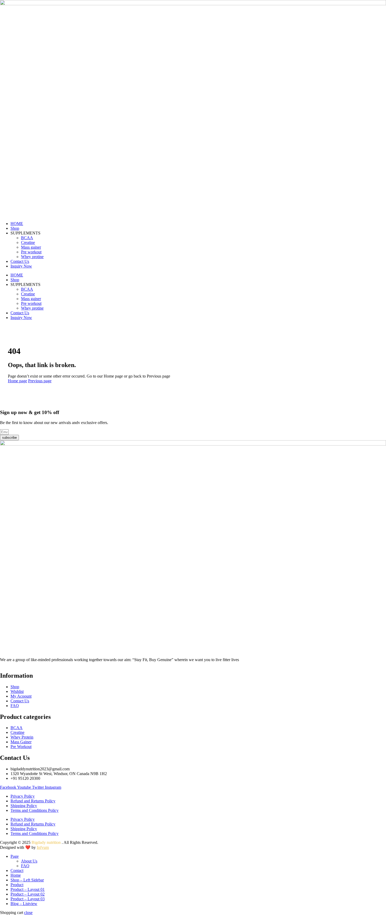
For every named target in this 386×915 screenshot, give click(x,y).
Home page (17, 381)
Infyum (43, 847)
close (28, 912)
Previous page (39, 381)
